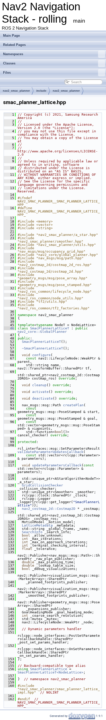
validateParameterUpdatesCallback (50, 452)
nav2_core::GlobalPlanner (42, 332)
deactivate (42, 398)
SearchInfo (32, 532)
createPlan (73, 405)
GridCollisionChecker (42, 485)
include (41, 90)
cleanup (39, 385)
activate (40, 392)
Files (7, 73)
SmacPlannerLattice (48, 669)
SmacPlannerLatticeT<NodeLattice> (50, 672)
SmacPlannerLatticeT (49, 328)
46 (9, 328)
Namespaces (13, 54)
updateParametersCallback (57, 465)
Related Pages (14, 45)
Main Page (11, 36)
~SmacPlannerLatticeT (42, 348)
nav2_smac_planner (16, 90)
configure (41, 355)
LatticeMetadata (37, 525)
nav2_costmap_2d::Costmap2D (48, 509)
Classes (9, 63)
